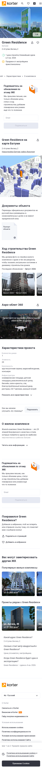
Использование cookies (12, 727)
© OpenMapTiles (15, 196)
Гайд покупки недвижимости (15, 716)
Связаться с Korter (10, 708)
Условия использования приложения (18, 736)
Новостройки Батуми (11, 152)
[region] (21, 176)
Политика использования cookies (21, 753)
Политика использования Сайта (20, 756)
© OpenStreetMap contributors (31, 196)
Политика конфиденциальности (16, 732)
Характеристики (13, 76)
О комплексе (30, 76)
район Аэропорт (28, 152)
